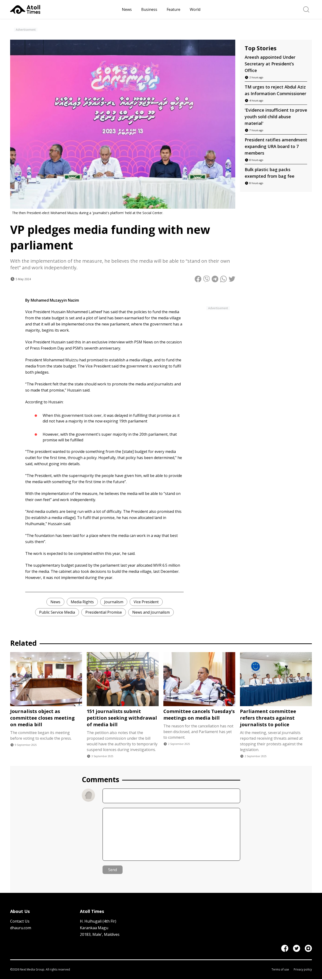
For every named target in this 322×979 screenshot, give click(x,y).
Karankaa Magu (94, 927)
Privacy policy (303, 969)
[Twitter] (296, 948)
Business (149, 9)
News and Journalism (151, 612)
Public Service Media (57, 612)
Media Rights (82, 601)
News (127, 9)
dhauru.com (20, 927)
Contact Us (19, 921)
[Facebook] (284, 948)
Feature (173, 9)
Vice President (146, 601)
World (195, 9)
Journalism (113, 601)
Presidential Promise (103, 612)
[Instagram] (308, 948)
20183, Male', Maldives (100, 934)
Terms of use (280, 969)
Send (112, 869)
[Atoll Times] (64, 9)
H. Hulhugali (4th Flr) (98, 921)
